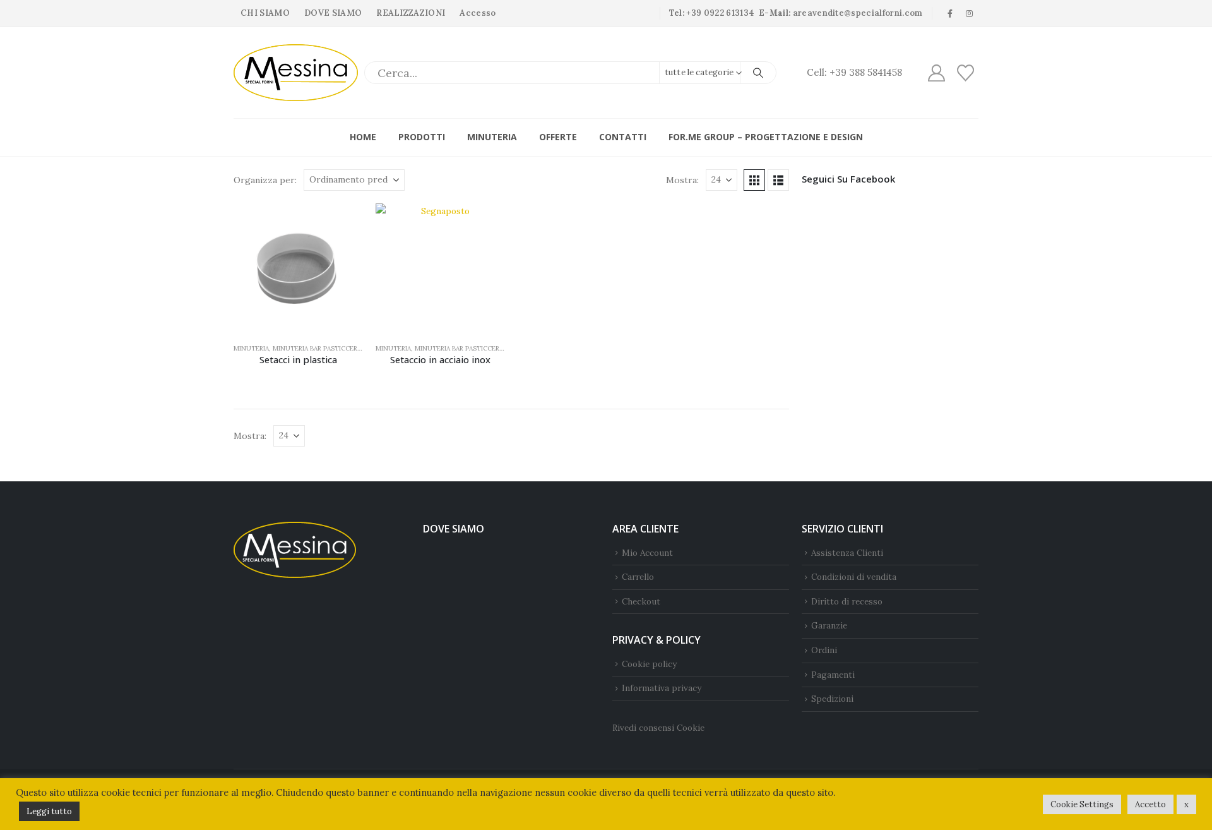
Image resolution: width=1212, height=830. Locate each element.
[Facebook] (950, 13)
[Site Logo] (296, 72)
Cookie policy (649, 664)
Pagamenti (833, 674)
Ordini (824, 650)
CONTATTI (622, 137)
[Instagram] (969, 13)
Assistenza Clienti (847, 552)
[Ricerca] (758, 72)
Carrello (638, 576)
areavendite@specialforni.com (858, 13)
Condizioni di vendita (853, 576)
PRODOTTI (421, 137)
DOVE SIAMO (333, 13)
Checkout (641, 601)
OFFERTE (558, 137)
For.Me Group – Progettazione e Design (765, 137)
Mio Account (647, 552)
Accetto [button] (1150, 804)
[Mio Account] (936, 72)
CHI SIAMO (265, 13)
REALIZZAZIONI (410, 13)
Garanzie (829, 625)
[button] (754, 180)
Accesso (478, 13)
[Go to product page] (298, 268)
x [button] (1186, 804)
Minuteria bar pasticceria (318, 348)
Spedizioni (832, 698)
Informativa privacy (661, 688)
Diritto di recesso (846, 601)
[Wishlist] (966, 72)
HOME (363, 137)
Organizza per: (265, 180)
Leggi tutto (49, 811)
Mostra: (682, 180)
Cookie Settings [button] (1082, 804)
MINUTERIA (492, 137)
